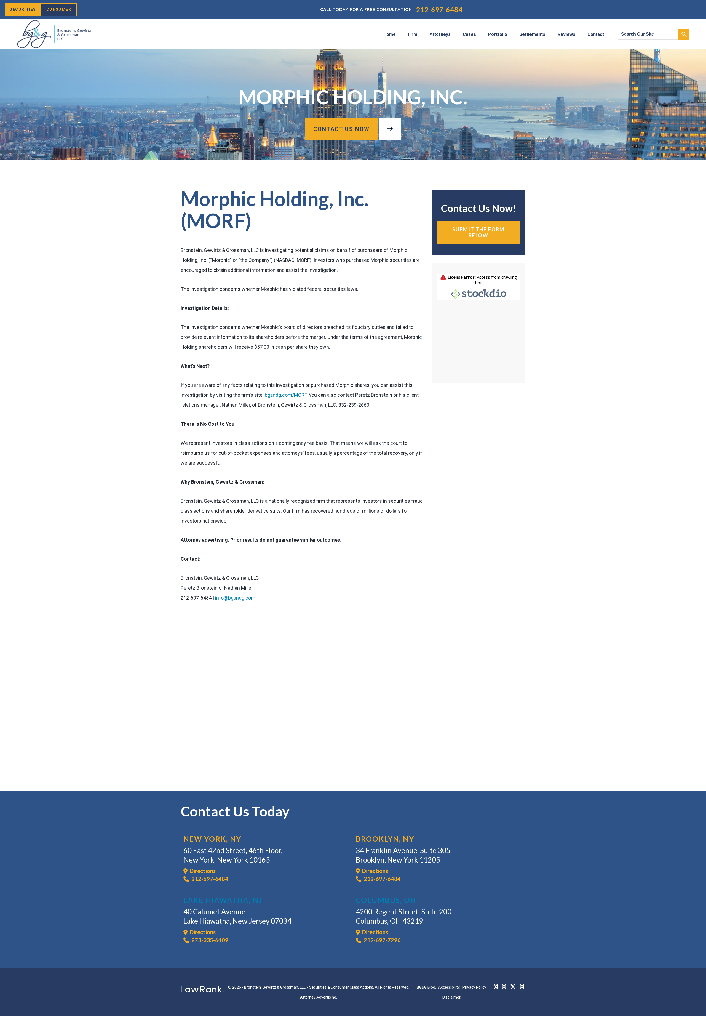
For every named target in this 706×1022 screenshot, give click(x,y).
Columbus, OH (386, 900)
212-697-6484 (439, 10)
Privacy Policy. (474, 987)
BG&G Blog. (426, 987)
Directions (202, 870)
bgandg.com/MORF (285, 395)
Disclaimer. (451, 997)
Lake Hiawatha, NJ (222, 900)
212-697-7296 (382, 940)
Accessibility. (449, 987)
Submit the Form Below (478, 232)
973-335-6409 (209, 940)
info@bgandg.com (235, 598)
